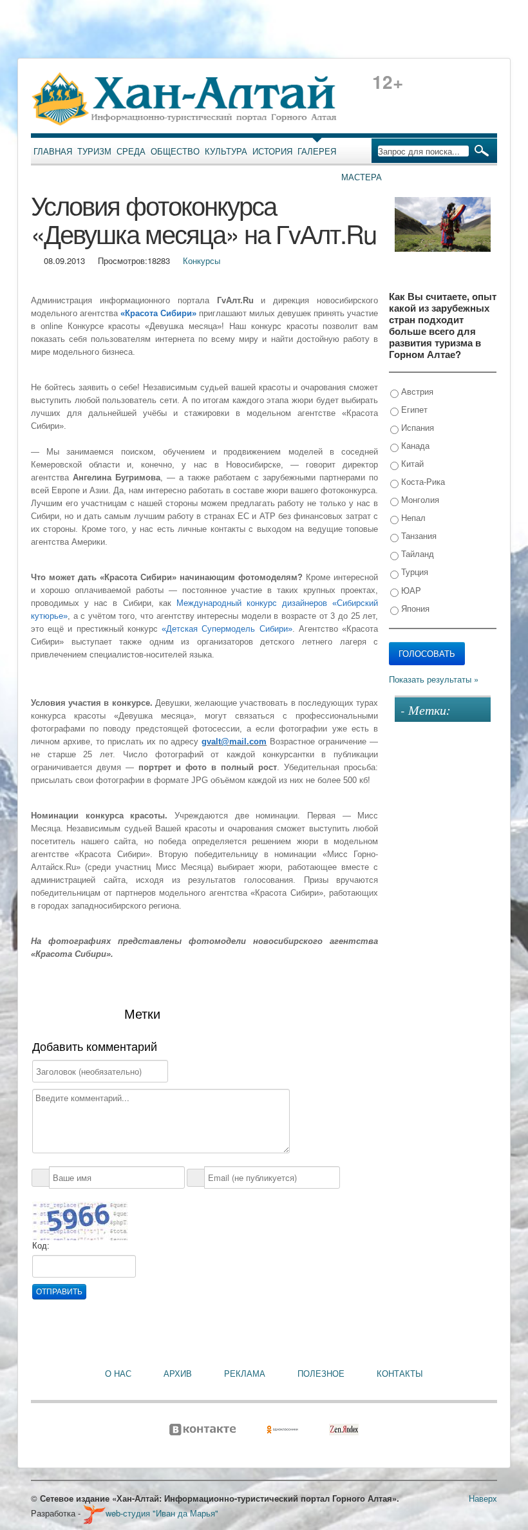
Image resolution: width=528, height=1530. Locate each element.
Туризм (94, 151)
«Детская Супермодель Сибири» (227, 629)
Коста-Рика (422, 481)
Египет (413, 409)
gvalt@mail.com (234, 741)
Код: (41, 1246)
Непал (412, 517)
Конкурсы (201, 260)
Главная (52, 151)
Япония (414, 608)
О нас (118, 1373)
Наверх (483, 1498)
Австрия (416, 391)
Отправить (59, 1291)
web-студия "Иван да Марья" (162, 1513)
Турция (413, 571)
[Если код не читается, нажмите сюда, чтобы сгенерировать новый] (79, 1220)
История (272, 151)
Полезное (320, 1373)
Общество (175, 151)
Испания (416, 427)
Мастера (361, 177)
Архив (178, 1373)
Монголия (419, 499)
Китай (411, 463)
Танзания (418, 535)
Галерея (316, 151)
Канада (414, 445)
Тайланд (416, 553)
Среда (131, 151)
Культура (226, 151)
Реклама (244, 1373)
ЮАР (410, 590)
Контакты (400, 1373)
